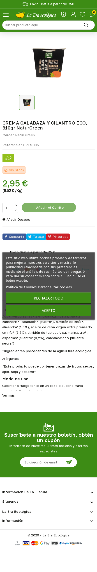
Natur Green (25, 135)
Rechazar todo (48, 298)
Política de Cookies (21, 287)
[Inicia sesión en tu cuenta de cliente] (73, 14)
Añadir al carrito (49, 207)
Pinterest (60, 236)
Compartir (17, 236)
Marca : (8, 135)
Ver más (8, 395)
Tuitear (38, 236)
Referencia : (12, 145)
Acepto (48, 310)
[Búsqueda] (86, 25)
